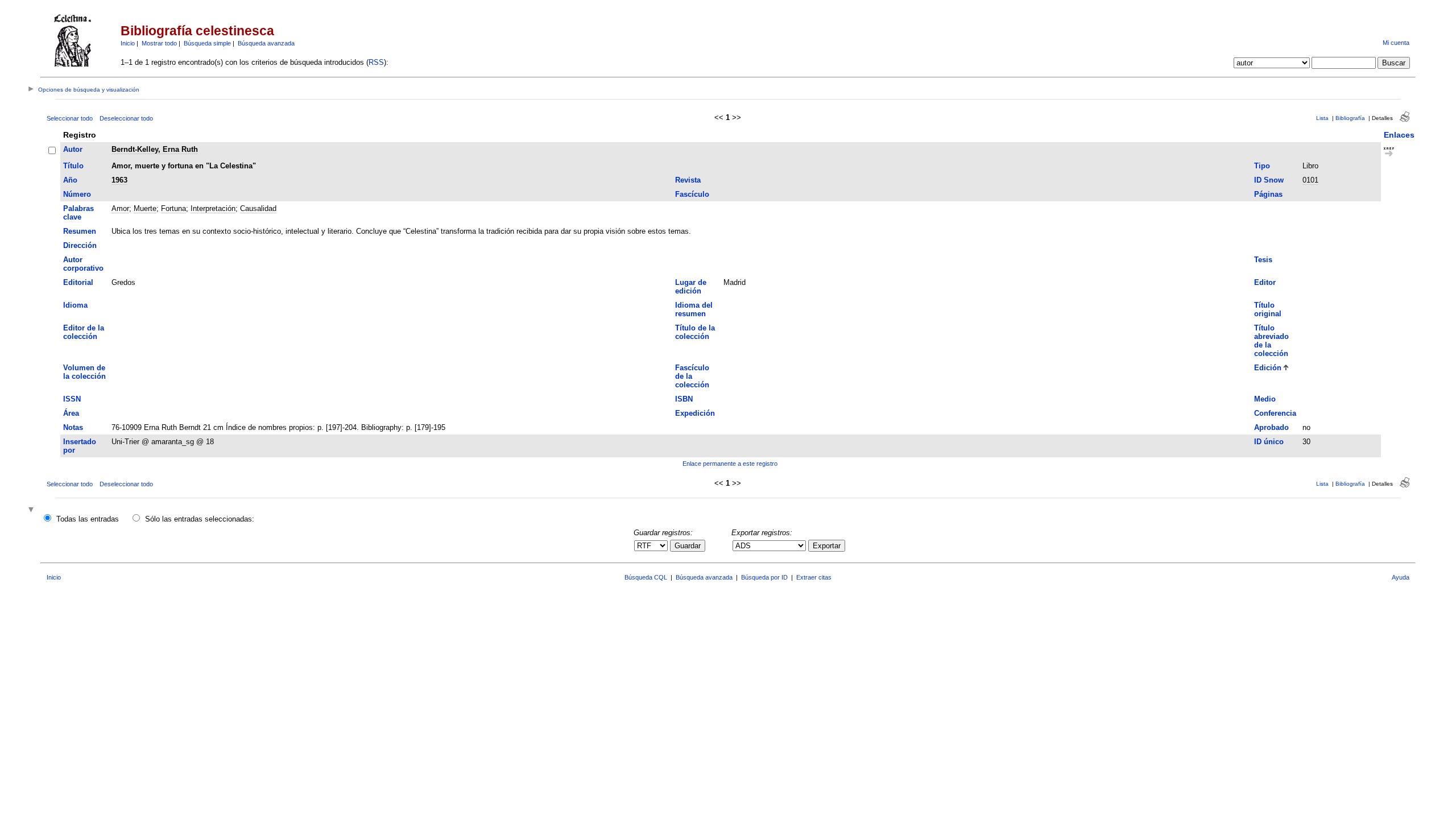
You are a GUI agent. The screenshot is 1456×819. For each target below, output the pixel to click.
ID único (1269, 441)
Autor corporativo (83, 263)
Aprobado (1271, 427)
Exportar (827, 545)
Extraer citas (814, 577)
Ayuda (1400, 577)
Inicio (128, 43)
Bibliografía (1350, 118)
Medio (1265, 399)
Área (71, 413)
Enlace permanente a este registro (729, 463)
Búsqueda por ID (764, 577)
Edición (1267, 367)
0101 (1310, 180)
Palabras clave (78, 212)
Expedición (695, 413)
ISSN (72, 399)
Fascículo (692, 194)
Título (73, 166)
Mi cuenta (1396, 42)
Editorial (78, 282)
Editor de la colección (83, 332)
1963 (119, 180)
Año (70, 180)
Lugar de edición (690, 286)
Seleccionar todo (70, 118)
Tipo (1262, 166)
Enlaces (1399, 134)
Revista (688, 180)
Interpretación (213, 208)
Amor (120, 208)
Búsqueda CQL (645, 577)
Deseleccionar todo (126, 118)
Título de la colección (695, 332)
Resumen (79, 231)
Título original (1267, 309)
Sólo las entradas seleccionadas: (199, 519)
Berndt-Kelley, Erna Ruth (154, 149)
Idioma (75, 305)
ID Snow (1269, 180)
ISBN (684, 399)
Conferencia (1275, 413)
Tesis (1263, 259)
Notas (73, 427)
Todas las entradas (87, 519)
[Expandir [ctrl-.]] (32, 510)
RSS (376, 62)
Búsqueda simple (207, 43)
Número (77, 194)
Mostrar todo (159, 43)
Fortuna (173, 208)
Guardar (688, 545)
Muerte (145, 208)
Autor (72, 149)
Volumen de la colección (84, 371)
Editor (1265, 282)
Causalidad (258, 208)
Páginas (1268, 194)
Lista (1322, 118)
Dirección (80, 245)
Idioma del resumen (694, 309)
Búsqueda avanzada (266, 43)
